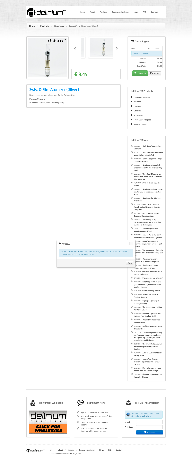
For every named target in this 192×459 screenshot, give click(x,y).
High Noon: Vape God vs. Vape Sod (94, 412)
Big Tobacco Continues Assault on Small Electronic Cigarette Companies (147, 207)
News (136, 11)
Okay (129, 263)
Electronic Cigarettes (142, 97)
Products (44, 26)
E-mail (128, 422)
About (92, 11)
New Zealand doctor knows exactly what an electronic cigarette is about (148, 191)
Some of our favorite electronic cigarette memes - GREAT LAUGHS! (146, 361)
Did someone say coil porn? (152, 278)
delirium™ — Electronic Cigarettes (68, 453)
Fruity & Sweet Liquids (142, 119)
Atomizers (59, 26)
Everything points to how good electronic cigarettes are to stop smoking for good (147, 284)
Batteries (137, 110)
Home (82, 11)
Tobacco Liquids (140, 124)
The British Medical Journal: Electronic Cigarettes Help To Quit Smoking (148, 346)
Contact (154, 11)
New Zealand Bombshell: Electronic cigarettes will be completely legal (148, 167)
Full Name (130, 427)
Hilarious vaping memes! (151, 290)
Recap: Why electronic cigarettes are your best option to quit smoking (148, 243)
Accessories (138, 115)
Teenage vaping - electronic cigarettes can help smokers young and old (148, 252)
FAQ (144, 11)
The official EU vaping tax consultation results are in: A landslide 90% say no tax (148, 176)
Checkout (141, 73)
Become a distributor (120, 11)
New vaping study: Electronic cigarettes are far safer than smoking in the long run (147, 222)
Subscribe (150, 432)
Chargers (137, 106)
